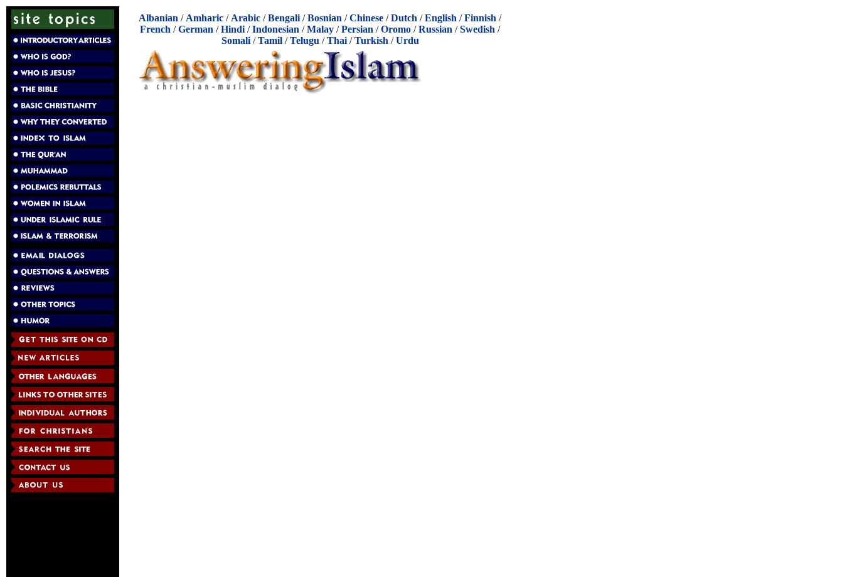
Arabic (245, 18)
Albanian (158, 18)
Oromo (396, 29)
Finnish (480, 18)
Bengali (284, 18)
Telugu (304, 40)
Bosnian (324, 18)
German (195, 29)
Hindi (233, 29)
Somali (235, 40)
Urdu (407, 40)
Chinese (366, 18)
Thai (337, 40)
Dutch (404, 18)
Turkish (371, 40)
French (155, 29)
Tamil (270, 40)
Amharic (204, 18)
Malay (320, 29)
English (441, 18)
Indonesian (275, 29)
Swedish (477, 29)
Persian (357, 29)
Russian (435, 29)
